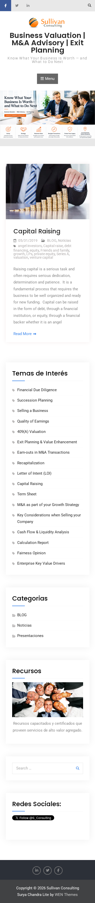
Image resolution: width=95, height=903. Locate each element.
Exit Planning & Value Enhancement (47, 442)
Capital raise (53, 246)
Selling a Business (32, 410)
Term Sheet (26, 494)
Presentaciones (30, 635)
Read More (22, 334)
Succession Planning (34, 400)
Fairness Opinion (31, 553)
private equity (44, 254)
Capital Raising (37, 231)
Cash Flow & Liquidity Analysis (43, 532)
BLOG (51, 240)
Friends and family (55, 250)
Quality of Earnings (33, 421)
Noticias (64, 240)
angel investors (30, 246)
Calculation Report (33, 542)
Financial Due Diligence (37, 390)
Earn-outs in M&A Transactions (43, 452)
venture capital (41, 257)
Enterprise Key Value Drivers (41, 563)
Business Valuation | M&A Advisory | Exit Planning (47, 42)
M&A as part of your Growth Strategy (48, 504)
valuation (20, 257)
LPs (29, 254)
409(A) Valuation (31, 431)
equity (34, 250)
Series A (62, 254)
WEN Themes (66, 894)
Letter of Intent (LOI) (34, 473)
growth (19, 254)
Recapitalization (30, 463)
